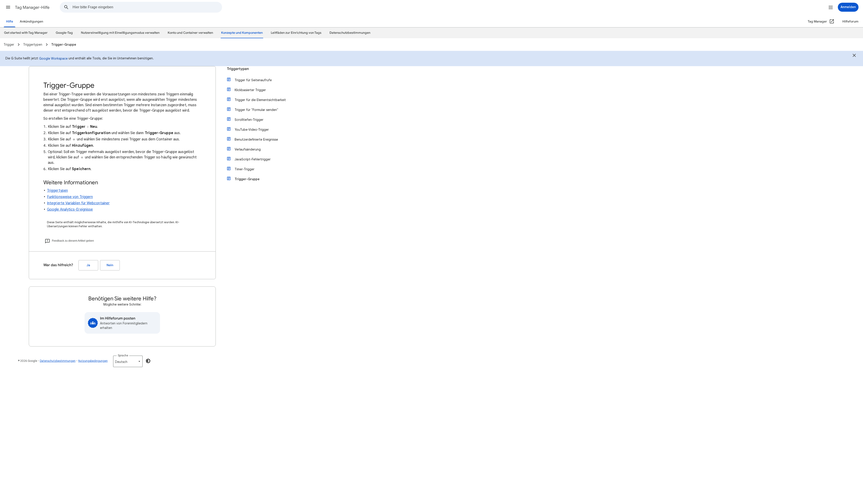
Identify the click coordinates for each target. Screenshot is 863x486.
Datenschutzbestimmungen (58, 360)
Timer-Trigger (244, 169)
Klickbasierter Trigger (250, 90)
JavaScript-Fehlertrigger (253, 159)
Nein (110, 265)
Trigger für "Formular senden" (256, 110)
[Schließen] (854, 56)
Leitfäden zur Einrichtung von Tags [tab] (296, 33)
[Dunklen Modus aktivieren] (148, 361)
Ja (88, 265)
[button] (8, 7)
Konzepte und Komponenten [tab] (242, 33)
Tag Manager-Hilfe (32, 7)
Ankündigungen (31, 21)
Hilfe (9, 21)
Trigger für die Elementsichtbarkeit (260, 100)
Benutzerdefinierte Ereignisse (256, 139)
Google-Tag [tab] (64, 33)
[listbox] (128, 361)
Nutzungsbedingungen (93, 360)
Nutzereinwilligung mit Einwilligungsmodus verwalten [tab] (120, 33)
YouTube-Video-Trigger (252, 130)
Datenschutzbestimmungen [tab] (349, 33)
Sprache (123, 355)
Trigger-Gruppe (247, 179)
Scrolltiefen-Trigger (249, 120)
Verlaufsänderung (248, 149)
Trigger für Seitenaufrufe (253, 80)
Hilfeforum (850, 21)
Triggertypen (57, 190)
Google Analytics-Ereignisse (70, 209)
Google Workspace (53, 58)
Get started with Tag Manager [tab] (26, 33)
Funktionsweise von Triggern (70, 197)
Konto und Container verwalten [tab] (190, 33)
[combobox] (147, 7)
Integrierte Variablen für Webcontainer (78, 203)
